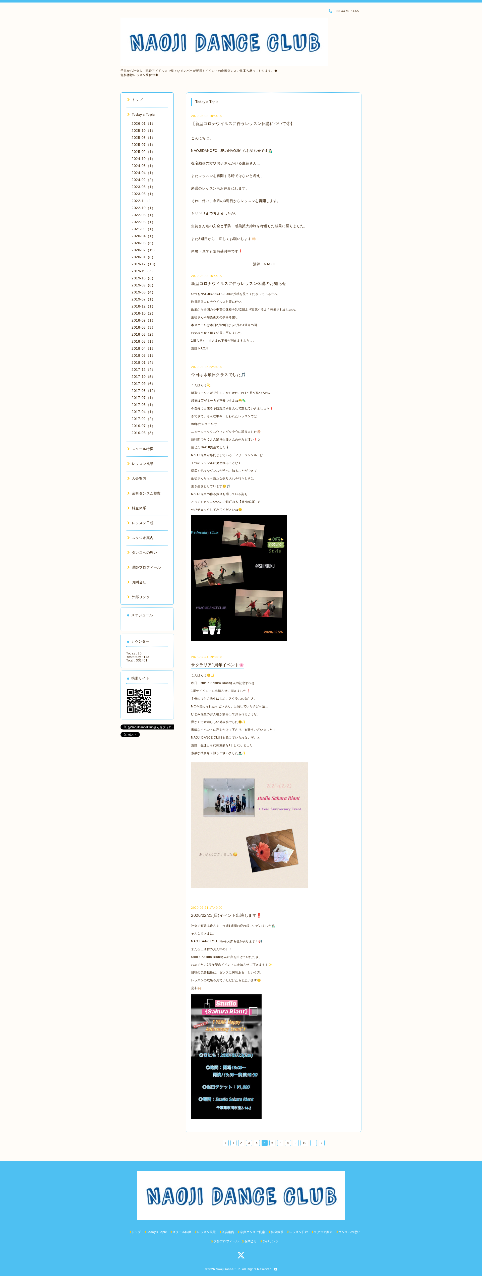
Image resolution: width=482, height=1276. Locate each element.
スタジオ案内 (143, 538)
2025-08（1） (143, 138)
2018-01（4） (143, 362)
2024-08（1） (143, 166)
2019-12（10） (144, 264)
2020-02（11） (144, 250)
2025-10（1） (143, 131)
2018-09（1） (143, 320)
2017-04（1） (143, 412)
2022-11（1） (143, 201)
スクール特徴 (143, 449)
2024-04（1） (143, 173)
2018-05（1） (143, 341)
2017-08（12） (144, 391)
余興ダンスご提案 (146, 493)
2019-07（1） (143, 299)
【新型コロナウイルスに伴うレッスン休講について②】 (243, 123)
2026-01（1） (143, 123)
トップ (137, 100)
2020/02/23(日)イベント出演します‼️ (226, 915)
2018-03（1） (143, 355)
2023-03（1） (143, 194)
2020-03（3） (143, 243)
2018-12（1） (143, 306)
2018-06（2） (143, 334)
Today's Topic (143, 114)
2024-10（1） (143, 159)
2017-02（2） (143, 419)
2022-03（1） (143, 222)
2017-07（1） (143, 398)
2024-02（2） (143, 180)
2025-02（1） (143, 152)
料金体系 (139, 508)
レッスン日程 (143, 523)
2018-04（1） (143, 348)
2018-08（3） (143, 327)
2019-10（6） (143, 278)
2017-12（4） (143, 370)
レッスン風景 (143, 464)
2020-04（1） (143, 236)
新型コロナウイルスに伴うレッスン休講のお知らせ (238, 283)
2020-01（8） (143, 257)
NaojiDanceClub (228, 1269)
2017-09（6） (143, 384)
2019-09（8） (143, 285)
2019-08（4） (143, 292)
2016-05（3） (143, 433)
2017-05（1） (143, 405)
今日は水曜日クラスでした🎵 (218, 375)
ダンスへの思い (144, 553)
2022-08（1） (143, 215)
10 (304, 1143)
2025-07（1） (143, 145)
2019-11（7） (143, 271)
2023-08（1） (143, 187)
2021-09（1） (143, 229)
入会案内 (139, 478)
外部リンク (141, 597)
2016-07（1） (143, 426)
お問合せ (139, 582)
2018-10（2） (143, 313)
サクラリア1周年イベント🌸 (217, 665)
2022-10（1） (143, 208)
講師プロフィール (146, 567)
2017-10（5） (143, 377)
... (313, 1143)
